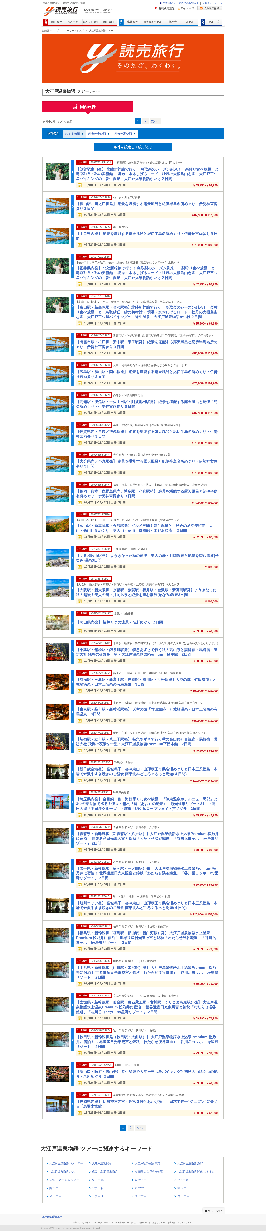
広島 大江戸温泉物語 (104, 1171)
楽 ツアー (140, 1196)
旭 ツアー (55, 1196)
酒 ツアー (140, 1188)
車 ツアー (140, 1179)
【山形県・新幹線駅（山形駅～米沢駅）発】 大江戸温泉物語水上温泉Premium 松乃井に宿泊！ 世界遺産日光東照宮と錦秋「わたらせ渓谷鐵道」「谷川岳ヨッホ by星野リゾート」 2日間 (147, 972)
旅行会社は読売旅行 (52, 1216)
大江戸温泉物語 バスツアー (66, 1163)
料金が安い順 (97, 133)
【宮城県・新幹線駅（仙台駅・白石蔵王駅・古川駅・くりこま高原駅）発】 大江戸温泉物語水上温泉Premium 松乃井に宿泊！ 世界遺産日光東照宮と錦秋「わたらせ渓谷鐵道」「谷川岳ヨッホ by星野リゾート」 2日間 (147, 1007)
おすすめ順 (72, 133)
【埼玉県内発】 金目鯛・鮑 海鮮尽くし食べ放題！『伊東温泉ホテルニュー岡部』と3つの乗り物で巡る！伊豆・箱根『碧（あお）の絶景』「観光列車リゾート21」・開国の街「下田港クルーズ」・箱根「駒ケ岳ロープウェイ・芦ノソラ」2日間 (147, 804)
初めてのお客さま (189, 3)
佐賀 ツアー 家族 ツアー (64, 1179)
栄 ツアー (183, 1188)
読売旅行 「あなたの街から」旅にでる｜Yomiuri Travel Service (78, 11)
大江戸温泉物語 (101, 1163)
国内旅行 (88, 107)
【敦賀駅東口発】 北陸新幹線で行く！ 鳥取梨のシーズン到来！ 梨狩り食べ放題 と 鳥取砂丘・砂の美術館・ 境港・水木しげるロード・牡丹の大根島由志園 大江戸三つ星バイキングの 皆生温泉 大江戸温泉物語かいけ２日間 (149, 174)
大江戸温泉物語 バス (62, 1171)
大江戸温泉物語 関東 (147, 1163)
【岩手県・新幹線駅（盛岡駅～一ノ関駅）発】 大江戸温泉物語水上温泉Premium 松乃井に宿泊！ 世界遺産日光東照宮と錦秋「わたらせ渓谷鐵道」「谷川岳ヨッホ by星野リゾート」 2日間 (147, 873)
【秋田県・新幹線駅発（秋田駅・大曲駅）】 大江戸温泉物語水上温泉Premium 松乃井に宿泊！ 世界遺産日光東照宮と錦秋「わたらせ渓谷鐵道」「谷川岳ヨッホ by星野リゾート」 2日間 (147, 1041)
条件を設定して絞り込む (133, 147)
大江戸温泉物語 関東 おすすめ (195, 1171)
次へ (154, 121)
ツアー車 (97, 1188)
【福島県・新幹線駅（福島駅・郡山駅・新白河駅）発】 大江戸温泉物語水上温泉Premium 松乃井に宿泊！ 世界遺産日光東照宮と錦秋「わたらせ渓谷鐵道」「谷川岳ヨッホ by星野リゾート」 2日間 (146, 937)
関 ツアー (55, 1188)
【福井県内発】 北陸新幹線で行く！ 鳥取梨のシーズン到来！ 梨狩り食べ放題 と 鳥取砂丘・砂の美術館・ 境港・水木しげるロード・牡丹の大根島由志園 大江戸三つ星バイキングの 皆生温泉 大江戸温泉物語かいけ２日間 (147, 273)
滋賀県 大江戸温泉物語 (149, 1171)
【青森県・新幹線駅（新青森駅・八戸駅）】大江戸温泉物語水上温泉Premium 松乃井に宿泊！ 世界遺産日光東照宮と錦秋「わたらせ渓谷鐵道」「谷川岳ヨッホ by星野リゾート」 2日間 (147, 838)
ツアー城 (97, 1196)
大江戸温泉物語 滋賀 (190, 1163)
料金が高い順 (123, 133)
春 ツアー (183, 1196)
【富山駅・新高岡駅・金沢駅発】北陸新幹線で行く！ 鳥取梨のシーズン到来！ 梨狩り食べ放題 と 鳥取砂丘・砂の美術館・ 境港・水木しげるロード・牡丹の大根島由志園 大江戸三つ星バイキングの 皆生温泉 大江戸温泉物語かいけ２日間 (147, 312)
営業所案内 (169, 3)
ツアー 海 (98, 1179)
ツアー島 (182, 1179)
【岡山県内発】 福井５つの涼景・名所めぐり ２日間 (119, 622)
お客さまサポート (212, 3)
